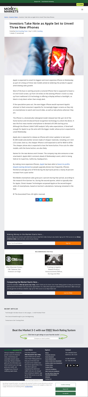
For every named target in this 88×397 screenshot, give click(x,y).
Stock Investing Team (21, 31)
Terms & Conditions (50, 369)
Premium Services (50, 354)
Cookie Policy (49, 367)
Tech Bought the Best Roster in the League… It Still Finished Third (25, 312)
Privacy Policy (49, 365)
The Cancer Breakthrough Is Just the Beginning (19, 316)
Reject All (65, 389)
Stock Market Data (50, 359)
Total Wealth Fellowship (47, 1)
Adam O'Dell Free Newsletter (53, 361)
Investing (39, 31)
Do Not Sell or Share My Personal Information (52, 374)
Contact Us (48, 379)
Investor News (13, 17)
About (47, 352)
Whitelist (47, 377)
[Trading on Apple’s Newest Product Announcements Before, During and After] (54, 259)
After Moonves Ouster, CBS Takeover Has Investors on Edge (14, 269)
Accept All (65, 393)
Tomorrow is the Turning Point (14, 320)
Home (6, 17)
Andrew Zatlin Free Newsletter (53, 363)
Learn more (13, 371)
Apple (42, 164)
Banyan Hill (37, 1)
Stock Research (49, 357)
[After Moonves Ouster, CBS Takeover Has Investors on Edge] (14, 259)
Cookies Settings (65, 384)
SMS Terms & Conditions (52, 371)
